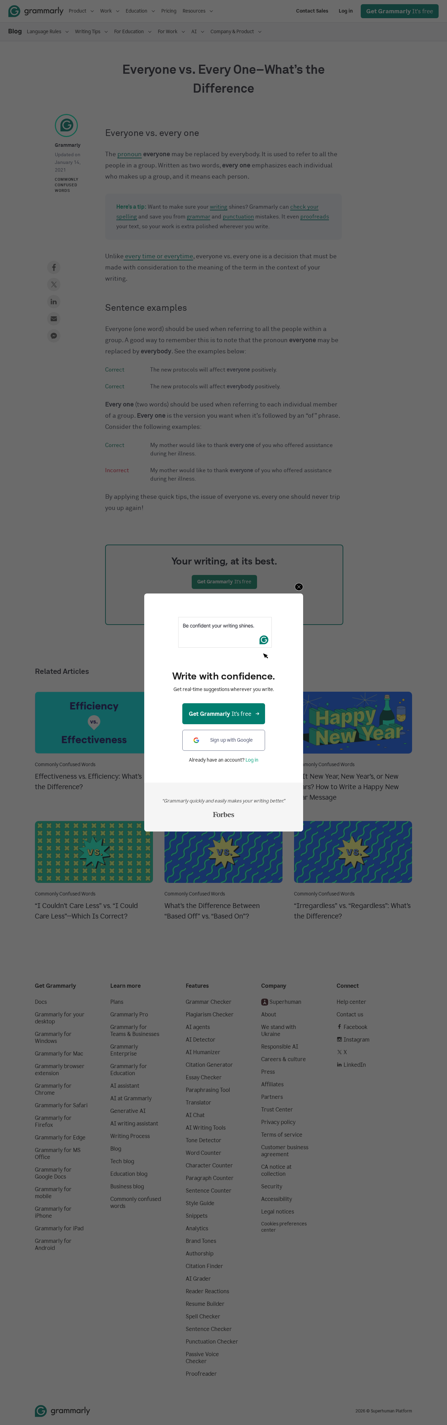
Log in (252, 760)
